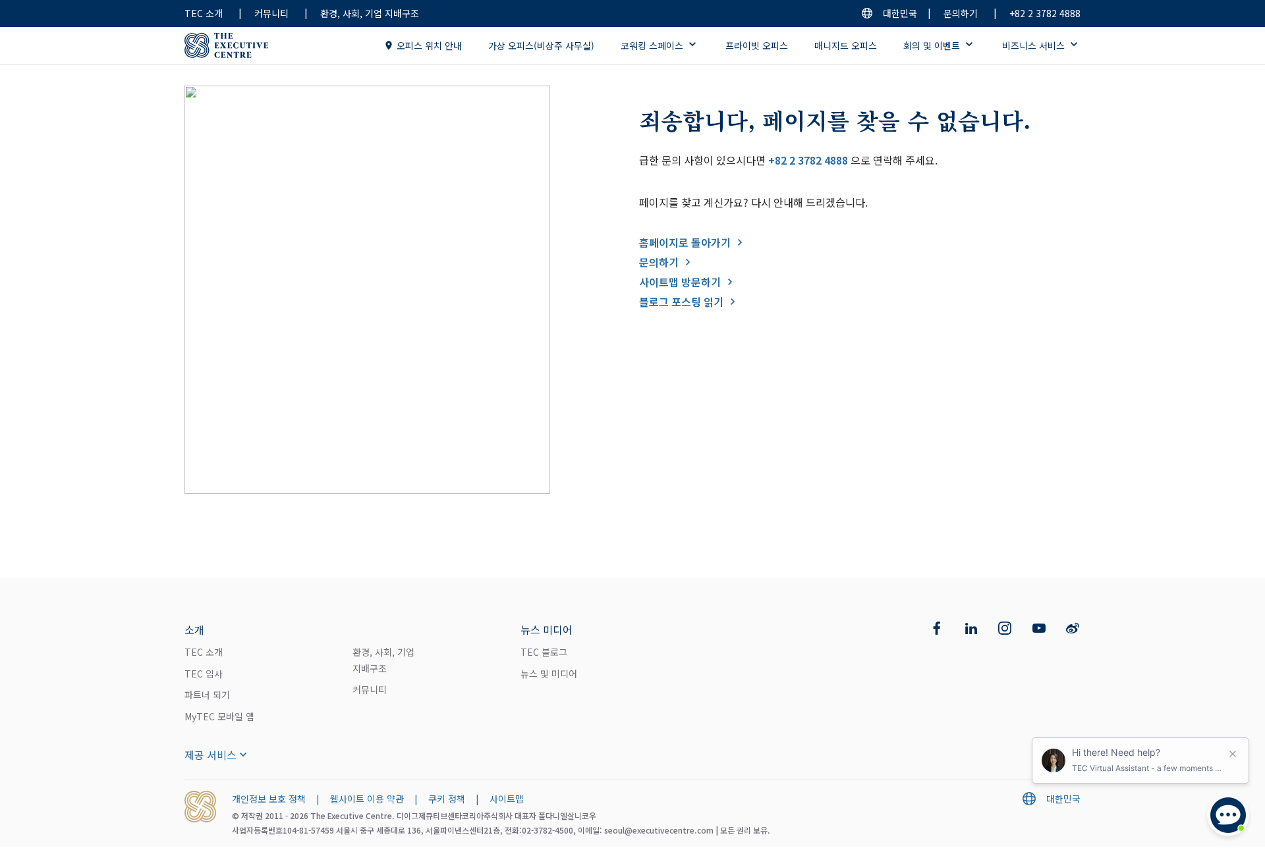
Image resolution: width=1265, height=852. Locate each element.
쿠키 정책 (446, 798)
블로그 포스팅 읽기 (681, 301)
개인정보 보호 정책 (269, 798)
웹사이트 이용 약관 (367, 798)
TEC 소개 (203, 13)
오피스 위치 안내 (429, 45)
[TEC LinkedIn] (971, 628)
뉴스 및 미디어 (548, 673)
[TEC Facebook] (937, 628)
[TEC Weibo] (1073, 628)
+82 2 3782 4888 (1045, 13)
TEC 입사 (203, 673)
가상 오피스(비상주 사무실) (541, 45)
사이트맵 (507, 798)
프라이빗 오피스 (756, 45)
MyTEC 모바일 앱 (219, 716)
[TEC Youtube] (1039, 628)
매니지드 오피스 (845, 45)
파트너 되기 (207, 694)
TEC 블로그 (543, 651)
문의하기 (960, 13)
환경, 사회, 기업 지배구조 (369, 13)
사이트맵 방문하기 (680, 282)
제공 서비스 (210, 754)
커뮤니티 (271, 13)
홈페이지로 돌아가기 (685, 242)
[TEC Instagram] (1005, 628)
